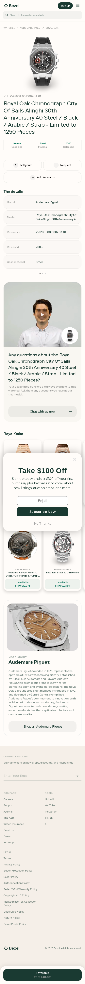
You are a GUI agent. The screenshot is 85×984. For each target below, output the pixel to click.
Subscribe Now (42, 512)
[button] (42, 470)
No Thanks (42, 523)
